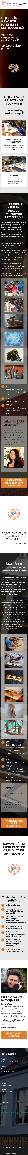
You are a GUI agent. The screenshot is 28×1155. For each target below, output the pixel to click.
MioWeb (14, 1153)
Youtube (4, 1108)
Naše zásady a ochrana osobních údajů (13, 1112)
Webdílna (8, 1153)
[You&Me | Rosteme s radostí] (9, 4)
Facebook (4, 1106)
